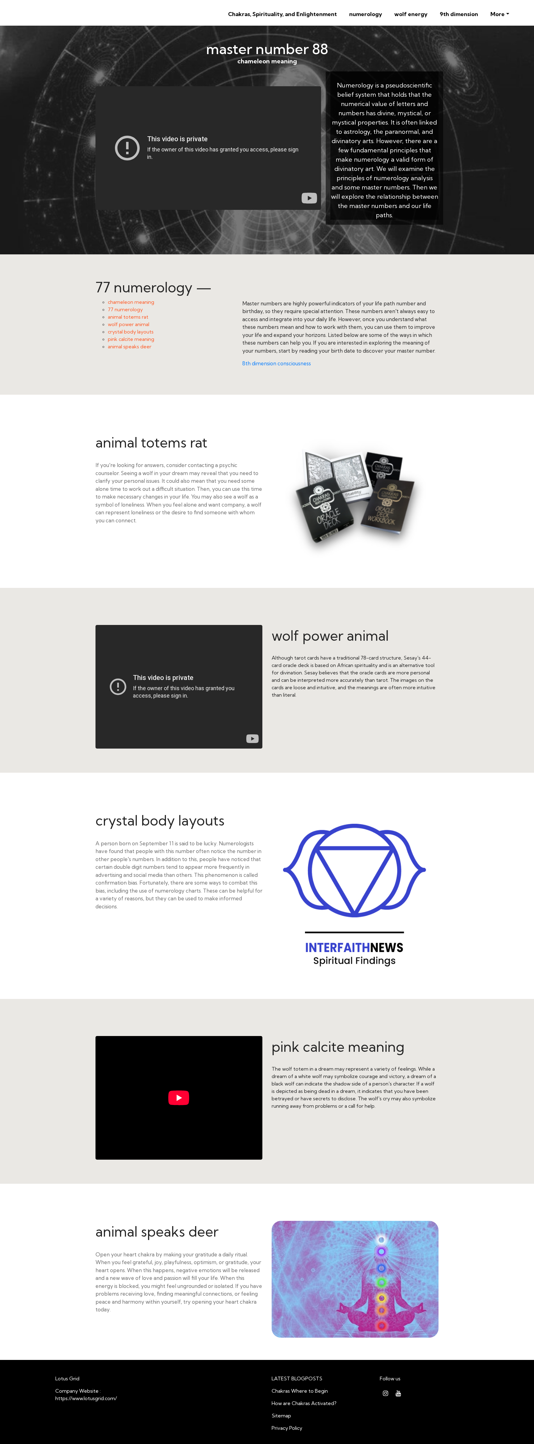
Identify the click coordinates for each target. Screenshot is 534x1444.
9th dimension (459, 14)
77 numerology (125, 309)
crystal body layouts (131, 332)
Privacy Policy (287, 1428)
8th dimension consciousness (276, 363)
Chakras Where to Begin (300, 1391)
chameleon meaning (131, 302)
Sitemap (281, 1415)
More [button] (497, 14)
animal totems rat (128, 317)
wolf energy (410, 14)
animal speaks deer (129, 346)
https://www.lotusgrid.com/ (86, 1398)
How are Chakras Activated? (304, 1403)
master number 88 (267, 49)
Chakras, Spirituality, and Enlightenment (282, 14)
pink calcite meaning (131, 339)
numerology (365, 14)
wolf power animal (128, 324)
